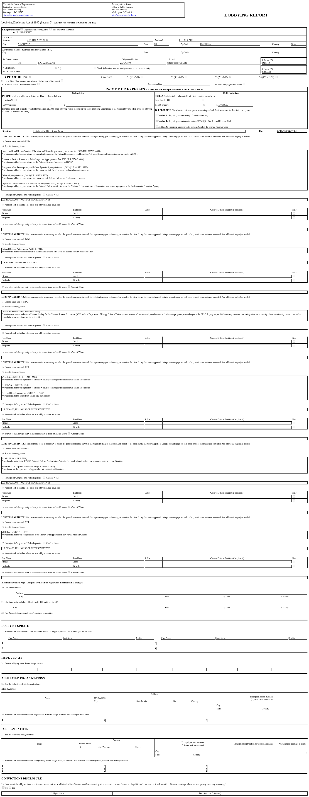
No (6, 788)
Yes (13, 788)
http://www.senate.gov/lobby (124, 15)
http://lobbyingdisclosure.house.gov (18, 15)
